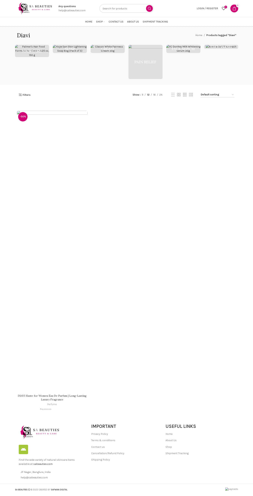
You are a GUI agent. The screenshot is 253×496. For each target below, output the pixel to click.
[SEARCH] (149, 8)
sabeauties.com (43, 464)
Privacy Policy (99, 434)
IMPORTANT (103, 426)
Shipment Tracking (177, 453)
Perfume (52, 404)
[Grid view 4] (191, 94)
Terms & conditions (103, 440)
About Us (171, 440)
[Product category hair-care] (32, 51)
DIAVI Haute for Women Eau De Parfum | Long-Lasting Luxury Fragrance (52, 397)
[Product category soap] (70, 49)
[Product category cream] (108, 49)
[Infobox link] (72, 8)
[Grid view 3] (185, 94)
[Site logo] (35, 8)
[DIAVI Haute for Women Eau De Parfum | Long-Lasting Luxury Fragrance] (52, 251)
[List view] (173, 94)
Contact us (98, 447)
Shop (169, 447)
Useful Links (181, 426)
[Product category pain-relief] (145, 62)
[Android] (23, 449)
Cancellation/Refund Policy (107, 453)
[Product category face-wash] (221, 47)
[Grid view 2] (179, 94)
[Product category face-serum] (183, 49)
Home (198, 35)
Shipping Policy (100, 459)
